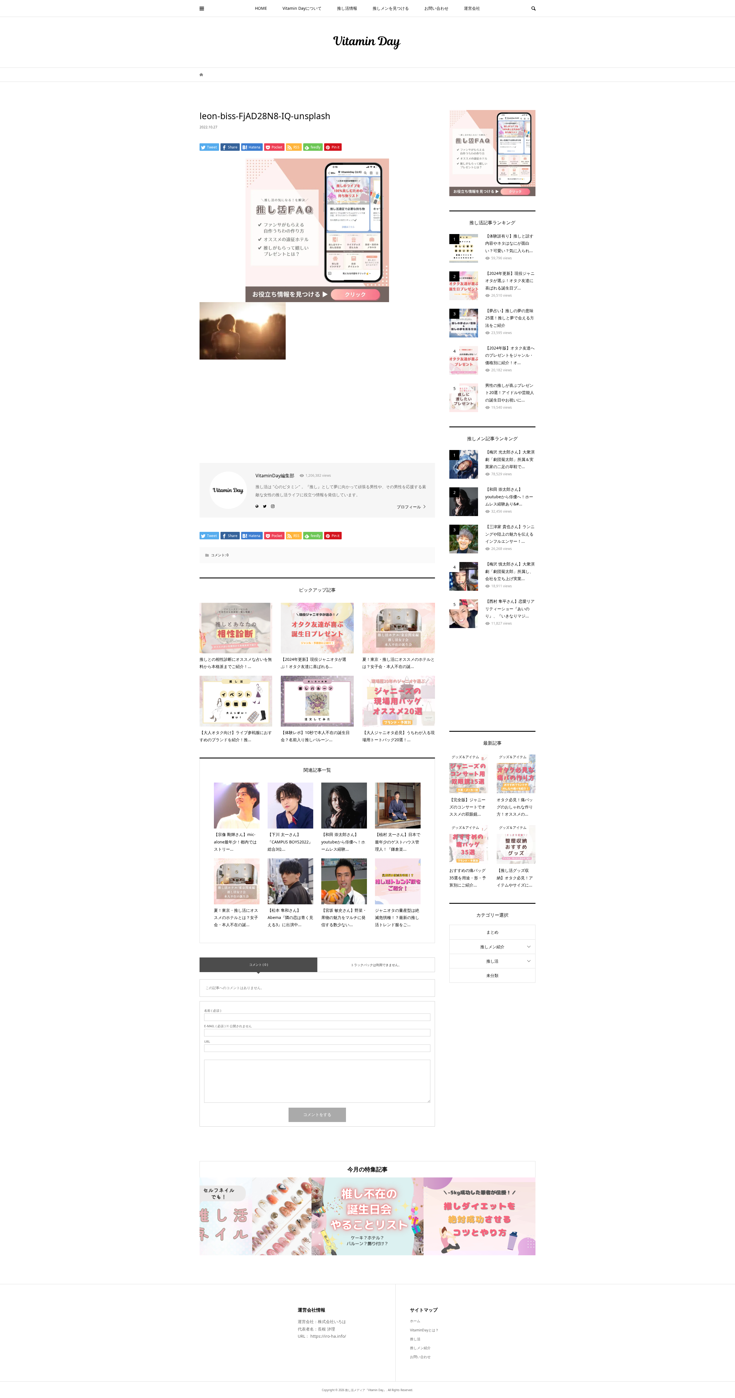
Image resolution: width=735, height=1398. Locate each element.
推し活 (492, 961)
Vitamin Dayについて (302, 8)
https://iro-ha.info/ (328, 1336)
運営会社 (472, 8)
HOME (261, 8)
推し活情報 (347, 8)
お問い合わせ (436, 8)
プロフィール (409, 506)
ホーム (415, 1320)
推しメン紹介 (492, 946)
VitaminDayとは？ (424, 1330)
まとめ (492, 932)
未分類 (492, 975)
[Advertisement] (317, 408)
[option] (256, 1216)
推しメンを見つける (391, 8)
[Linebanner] (317, 297)
